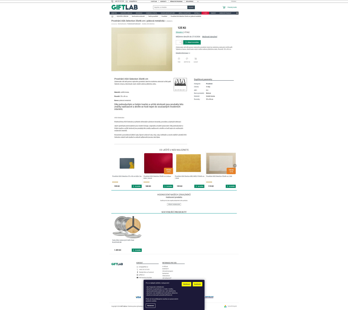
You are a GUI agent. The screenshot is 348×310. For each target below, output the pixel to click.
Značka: (148, 24)
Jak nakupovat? (166, 278)
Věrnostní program (176, 1)
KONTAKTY (163, 1)
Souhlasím (197, 284)
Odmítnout (186, 284)
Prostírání (209, 84)
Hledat (191, 7)
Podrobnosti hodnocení (133, 24)
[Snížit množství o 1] (182, 43)
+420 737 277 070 (144, 269)
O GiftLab (154, 1)
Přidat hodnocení (174, 204)
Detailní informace (182, 53)
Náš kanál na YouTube (145, 277)
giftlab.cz (141, 275)
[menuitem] (114, 13)
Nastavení (150, 305)
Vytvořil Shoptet (232, 306)
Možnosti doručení (209, 37)
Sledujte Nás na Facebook (146, 272)
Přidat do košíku (193, 42)
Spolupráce (189, 1)
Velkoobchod (166, 275)
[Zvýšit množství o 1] (182, 41)
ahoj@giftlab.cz (143, 267)
